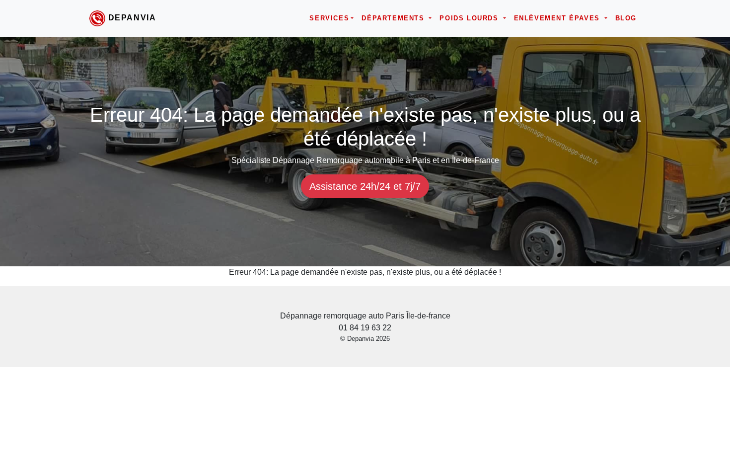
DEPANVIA (132, 17)
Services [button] (329, 18)
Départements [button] (394, 18)
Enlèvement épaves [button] (558, 18)
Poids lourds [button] (470, 18)
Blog (626, 18)
